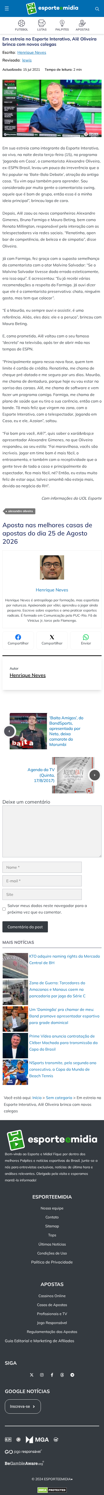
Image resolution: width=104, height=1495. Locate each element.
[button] (97, 8)
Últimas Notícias (52, 1244)
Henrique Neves (28, 675)
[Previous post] (9, 731)
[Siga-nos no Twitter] (32, 1375)
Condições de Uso (52, 1253)
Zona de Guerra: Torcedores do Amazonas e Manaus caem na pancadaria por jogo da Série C (57, 989)
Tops (52, 1235)
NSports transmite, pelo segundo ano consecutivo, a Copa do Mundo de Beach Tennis (62, 1069)
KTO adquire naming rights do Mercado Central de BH (64, 959)
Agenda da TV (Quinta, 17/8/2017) (41, 775)
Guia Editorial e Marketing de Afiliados (39, 1340)
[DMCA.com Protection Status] (52, 1491)
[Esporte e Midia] (52, 8)
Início (37, 1097)
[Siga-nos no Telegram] (72, 1375)
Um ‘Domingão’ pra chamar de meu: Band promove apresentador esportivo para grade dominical (64, 1016)
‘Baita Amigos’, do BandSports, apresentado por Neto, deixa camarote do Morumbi (66, 731)
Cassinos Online (52, 1296)
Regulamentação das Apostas (52, 1331)
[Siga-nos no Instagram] (42, 1375)
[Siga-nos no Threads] (62, 1375)
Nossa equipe (52, 1208)
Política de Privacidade (52, 1262)
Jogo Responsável (52, 1322)
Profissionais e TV (52, 1313)
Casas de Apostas (52, 1304)
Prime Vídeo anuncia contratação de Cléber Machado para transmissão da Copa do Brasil (63, 1043)
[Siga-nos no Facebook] (52, 1375)
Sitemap (52, 1226)
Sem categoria (59, 1097)
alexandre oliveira (20, 511)
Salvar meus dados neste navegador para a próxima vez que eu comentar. (47, 908)
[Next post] (95, 775)
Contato (52, 1217)
